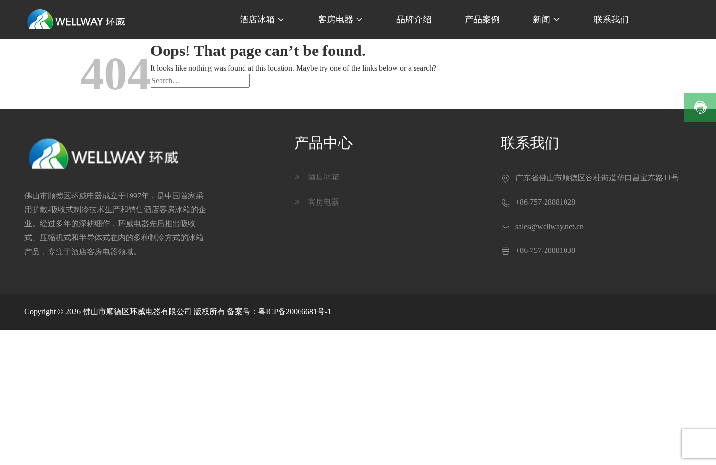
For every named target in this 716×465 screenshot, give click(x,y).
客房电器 (340, 19)
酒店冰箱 (262, 19)
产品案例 (482, 19)
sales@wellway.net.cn (549, 226)
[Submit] (151, 96)
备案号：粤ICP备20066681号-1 (279, 311)
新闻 (547, 19)
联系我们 (611, 19)
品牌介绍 (414, 19)
